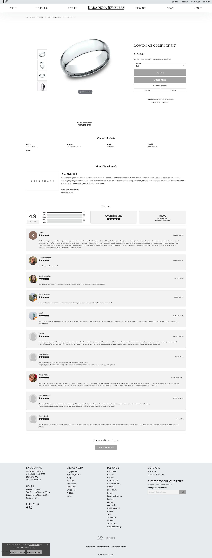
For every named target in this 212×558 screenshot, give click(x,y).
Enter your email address (157, 487)
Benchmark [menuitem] (112, 480)
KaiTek (41, 232)
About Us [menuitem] (152, 471)
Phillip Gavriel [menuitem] (113, 508)
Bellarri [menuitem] (110, 477)
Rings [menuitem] (69, 477)
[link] (206, 2)
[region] (85, 70)
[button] (175, 2)
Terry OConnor (44, 294)
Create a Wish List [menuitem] (156, 474)
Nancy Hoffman (45, 395)
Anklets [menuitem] (70, 492)
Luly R (41, 313)
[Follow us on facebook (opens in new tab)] (3, 1)
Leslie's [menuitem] (110, 498)
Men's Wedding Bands (54, 17)
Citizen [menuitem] (110, 486)
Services (141, 8)
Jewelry (72, 8)
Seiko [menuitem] (109, 514)
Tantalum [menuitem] (111, 523)
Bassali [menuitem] (110, 474)
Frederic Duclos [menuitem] (114, 495)
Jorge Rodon (43, 354)
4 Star (44, 215)
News (170, 8)
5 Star (44, 212)
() (84, 212)
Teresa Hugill (43, 416)
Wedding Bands (42, 17)
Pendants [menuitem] (71, 486)
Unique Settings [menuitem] (114, 526)
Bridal (13, 8)
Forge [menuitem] (109, 492)
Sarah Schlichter (45, 276)
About (198, 8)
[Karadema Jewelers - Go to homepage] (106, 8)
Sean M (41, 333)
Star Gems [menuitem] (112, 517)
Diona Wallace (44, 374)
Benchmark (110, 146)
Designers (42, 8)
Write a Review (105, 447)
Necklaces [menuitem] (71, 483)
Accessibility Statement (119, 546)
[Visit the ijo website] (110, 538)
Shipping (147, 90)
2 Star (44, 220)
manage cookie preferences (24, 547)
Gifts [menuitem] (69, 495)
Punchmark (109, 554)
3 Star (44, 217)
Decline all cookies (17, 552)
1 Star (44, 222)
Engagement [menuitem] (72, 471)
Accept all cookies (34, 552)
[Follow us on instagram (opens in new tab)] (7, 1)
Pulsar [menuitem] (110, 511)
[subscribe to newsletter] (182, 492)
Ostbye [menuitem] (110, 502)
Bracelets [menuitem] (71, 489)
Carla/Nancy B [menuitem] (113, 483)
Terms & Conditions (103, 546)
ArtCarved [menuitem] (112, 471)
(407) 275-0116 (84, 125)
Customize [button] (160, 79)
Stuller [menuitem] (110, 520)
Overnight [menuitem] (111, 505)
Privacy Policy (90, 546)
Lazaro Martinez (45, 257)
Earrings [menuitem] (70, 480)
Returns (173, 90)
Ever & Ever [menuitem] (112, 489)
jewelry (34, 17)
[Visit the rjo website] (100, 538)
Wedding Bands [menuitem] (74, 474)
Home (27, 17)
